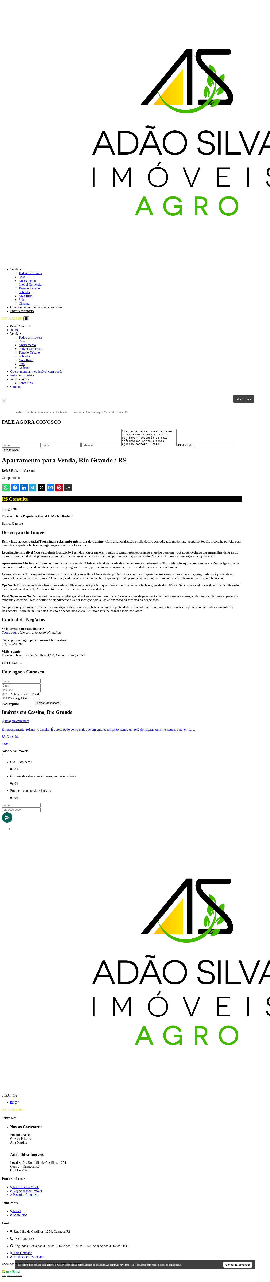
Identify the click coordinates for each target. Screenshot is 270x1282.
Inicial (16, 1211)
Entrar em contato (22, 311)
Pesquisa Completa (25, 1194)
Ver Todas (244, 399)
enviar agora (10, 449)
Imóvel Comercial (30, 284)
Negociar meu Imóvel (27, 1191)
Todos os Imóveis (30, 273)
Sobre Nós (26, 383)
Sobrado (24, 292)
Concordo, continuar (237, 1264)
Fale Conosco (22, 1253)
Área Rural (26, 296)
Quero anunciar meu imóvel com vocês (36, 307)
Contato (15, 386)
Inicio (14, 330)
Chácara (24, 303)
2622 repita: (10, 704)
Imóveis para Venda (25, 1187)
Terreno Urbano (29, 288)
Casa (22, 277)
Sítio (22, 299)
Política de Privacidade (28, 1257)
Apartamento (27, 280)
